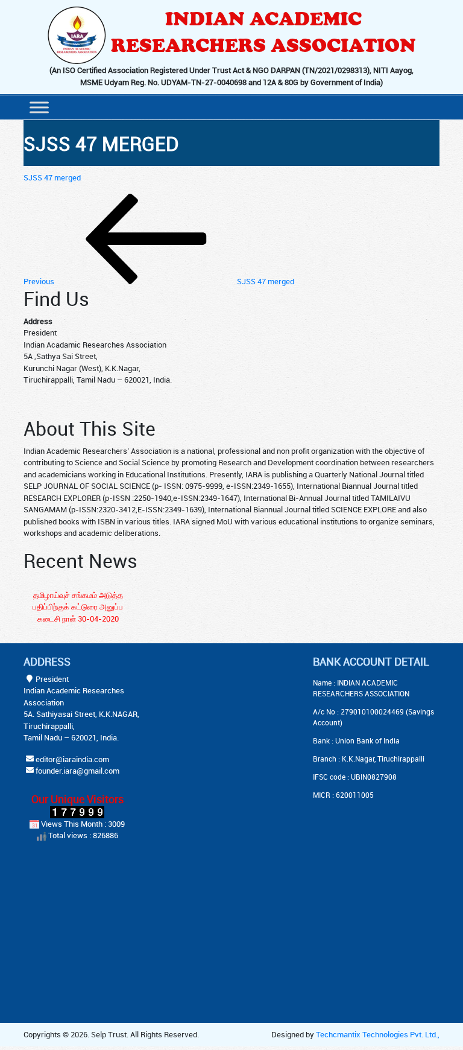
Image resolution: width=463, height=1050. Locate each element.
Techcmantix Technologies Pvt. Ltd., (377, 1034)
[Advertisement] (243, 730)
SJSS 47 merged (52, 177)
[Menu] (39, 107)
